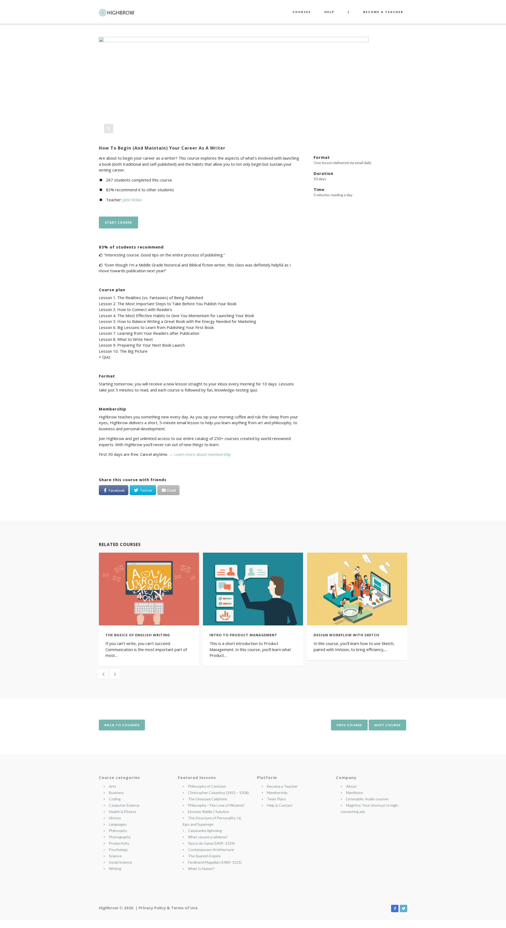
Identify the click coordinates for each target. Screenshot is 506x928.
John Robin (132, 199)
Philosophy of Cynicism (207, 786)
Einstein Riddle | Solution (208, 811)
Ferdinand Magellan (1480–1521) (215, 862)
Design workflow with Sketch (346, 635)
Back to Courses (121, 725)
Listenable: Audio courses (367, 799)
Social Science (120, 862)
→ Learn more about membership (200, 454)
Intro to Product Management (243, 635)
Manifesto (354, 792)
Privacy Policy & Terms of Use (168, 907)
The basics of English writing (137, 635)
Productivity (119, 843)
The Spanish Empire (204, 856)
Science (115, 856)
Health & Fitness (122, 811)
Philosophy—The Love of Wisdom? (216, 805)
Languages (118, 824)
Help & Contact (280, 805)
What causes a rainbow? (208, 837)
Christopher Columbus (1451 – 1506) (218, 792)
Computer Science (124, 805)
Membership (277, 792)
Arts (112, 786)
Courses (302, 11)
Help (329, 11)
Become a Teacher (282, 786)
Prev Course (349, 725)
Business (116, 792)
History (115, 818)
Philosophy (118, 830)
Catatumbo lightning (205, 830)
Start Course (118, 222)
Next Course (387, 725)
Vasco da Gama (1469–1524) (211, 843)
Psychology (118, 849)
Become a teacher (383, 11)
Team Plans (276, 799)
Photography (119, 837)
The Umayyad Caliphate (207, 799)
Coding (115, 799)
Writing (115, 868)
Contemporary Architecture (211, 849)
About (351, 786)
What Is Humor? (201, 868)
